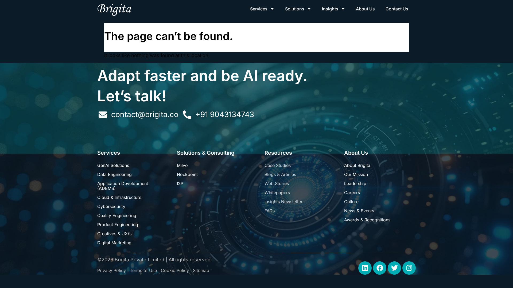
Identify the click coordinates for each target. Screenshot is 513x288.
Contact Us (397, 8)
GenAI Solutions (113, 165)
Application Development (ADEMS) (122, 186)
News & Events (359, 210)
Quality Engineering (116, 215)
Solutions (294, 8)
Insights (330, 8)
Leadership (355, 183)
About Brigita (357, 165)
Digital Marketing (114, 242)
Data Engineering (114, 174)
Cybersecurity (111, 206)
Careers (352, 192)
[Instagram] (409, 268)
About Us (365, 8)
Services (258, 8)
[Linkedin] (365, 268)
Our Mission (356, 174)
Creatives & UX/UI (115, 233)
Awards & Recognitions (367, 219)
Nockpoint (187, 174)
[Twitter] (394, 268)
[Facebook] (379, 268)
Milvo (182, 165)
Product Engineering (117, 224)
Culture (351, 201)
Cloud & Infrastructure (119, 197)
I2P (180, 183)
